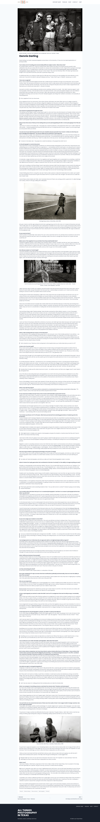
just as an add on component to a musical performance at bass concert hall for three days (54, 389)
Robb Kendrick (51, 527)
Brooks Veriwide (62, 395)
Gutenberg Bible (57, 445)
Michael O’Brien (34, 613)
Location (29, 53)
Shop (69, 2)
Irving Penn (45, 582)
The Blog (64, 2)
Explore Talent (57, 2)
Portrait (54, 53)
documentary (35, 791)
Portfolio (49, 53)
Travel (57, 53)
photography (42, 791)
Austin (20, 53)
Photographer (35, 53)
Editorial (25, 53)
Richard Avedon (23, 588)
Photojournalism (42, 53)
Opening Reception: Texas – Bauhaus (26, 798)
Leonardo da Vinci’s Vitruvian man (55, 543)
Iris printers (34, 529)
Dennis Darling (27, 791)
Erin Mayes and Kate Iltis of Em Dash (74, 798)
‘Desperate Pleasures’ (37, 605)
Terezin (47, 791)
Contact (75, 2)
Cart (80, 2)
